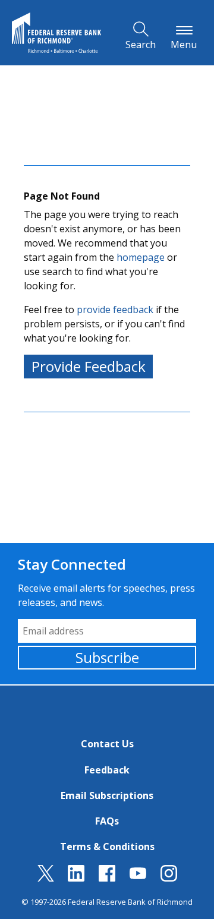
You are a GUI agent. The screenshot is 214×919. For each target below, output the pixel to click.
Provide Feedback (89, 366)
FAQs (107, 821)
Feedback (107, 769)
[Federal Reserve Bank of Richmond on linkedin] (76, 878)
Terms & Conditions (107, 846)
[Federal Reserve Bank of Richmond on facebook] (107, 878)
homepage (141, 257)
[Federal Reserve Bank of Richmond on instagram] (168, 878)
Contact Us (107, 743)
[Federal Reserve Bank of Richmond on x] (45, 878)
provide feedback (115, 309)
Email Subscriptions (107, 795)
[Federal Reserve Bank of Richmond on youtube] (138, 878)
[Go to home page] (56, 32)
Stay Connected (72, 564)
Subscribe (107, 657)
